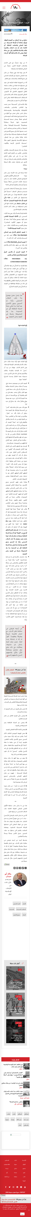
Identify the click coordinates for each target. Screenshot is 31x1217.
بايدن (14, 1114)
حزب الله (19, 1119)
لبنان (20, 1125)
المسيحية (11, 909)
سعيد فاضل (18, 1033)
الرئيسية (24, 1160)
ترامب (8, 1114)
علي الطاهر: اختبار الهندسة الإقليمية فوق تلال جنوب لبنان (13, 1065)
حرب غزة (26, 1119)
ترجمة (21, 1098)
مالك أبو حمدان (23, 34)
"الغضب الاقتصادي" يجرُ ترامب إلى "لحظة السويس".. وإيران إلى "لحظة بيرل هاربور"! (13, 1074)
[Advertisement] (15, 933)
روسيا (12, 1119)
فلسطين (26, 1125)
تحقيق (24, 1168)
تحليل (20, 1068)
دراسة (15, 1172)
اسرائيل (20, 1114)
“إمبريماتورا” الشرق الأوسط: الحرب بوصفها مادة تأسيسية (15, 984)
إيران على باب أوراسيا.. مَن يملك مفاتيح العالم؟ (12, 1084)
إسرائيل (26, 1114)
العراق (24, 1164)
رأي (20, 970)
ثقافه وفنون (7, 1164)
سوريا (7, 1119)
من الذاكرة (7, 1176)
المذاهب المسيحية (21, 909)
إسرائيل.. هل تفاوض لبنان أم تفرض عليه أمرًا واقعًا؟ (16, 1011)
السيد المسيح (17, 903)
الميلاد (24, 915)
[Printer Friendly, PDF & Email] (7, 865)
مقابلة (15, 1176)
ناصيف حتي (18, 1006)
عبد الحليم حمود (17, 980)
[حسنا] (29, 1210)
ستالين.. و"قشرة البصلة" (16, 1101)
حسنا (22, 1214)
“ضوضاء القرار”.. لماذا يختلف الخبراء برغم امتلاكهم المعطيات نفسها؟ (16, 1038)
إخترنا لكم (19, 996)
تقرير (24, 1172)
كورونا (24, 1181)
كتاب (24, 1176)
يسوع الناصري (16, 915)
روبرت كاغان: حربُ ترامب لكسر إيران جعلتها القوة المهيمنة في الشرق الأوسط (13, 1093)
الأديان (24, 903)
